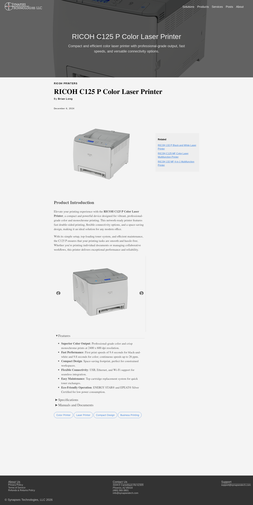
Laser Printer (83, 415)
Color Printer (63, 415)
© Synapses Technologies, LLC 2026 (29, 499)
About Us (14, 481)
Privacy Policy (15, 485)
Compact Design (105, 415)
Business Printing (129, 415)
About (240, 6)
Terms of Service (16, 487)
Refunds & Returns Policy (21, 490)
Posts (229, 6)
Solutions (188, 6)
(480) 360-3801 (121, 490)
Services (217, 6)
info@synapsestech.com (125, 493)
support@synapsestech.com (236, 485)
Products (203, 6)
